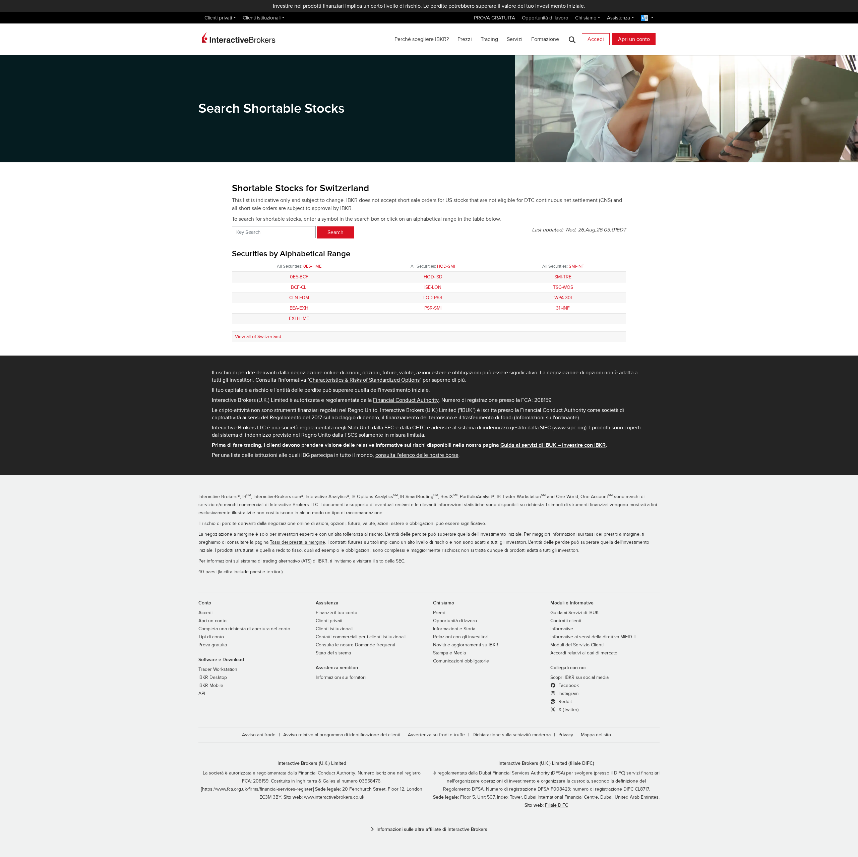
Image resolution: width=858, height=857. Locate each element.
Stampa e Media (449, 653)
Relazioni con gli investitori (460, 637)
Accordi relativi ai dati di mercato (583, 653)
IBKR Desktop (212, 677)
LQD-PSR (432, 298)
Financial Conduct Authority (406, 400)
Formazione (545, 39)
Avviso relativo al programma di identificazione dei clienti (341, 735)
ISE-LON (432, 287)
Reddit (564, 701)
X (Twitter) (567, 709)
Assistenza (618, 18)
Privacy (565, 735)
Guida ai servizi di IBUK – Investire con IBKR (553, 445)
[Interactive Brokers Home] (238, 37)
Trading (489, 39)
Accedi (596, 39)
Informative (561, 629)
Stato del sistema (333, 653)
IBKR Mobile (210, 685)
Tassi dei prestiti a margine (297, 542)
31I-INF (563, 308)
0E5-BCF (299, 277)
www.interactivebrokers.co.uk (334, 797)
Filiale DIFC (556, 805)
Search (335, 232)
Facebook (568, 685)
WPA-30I (563, 298)
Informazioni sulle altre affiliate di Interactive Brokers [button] (431, 829)
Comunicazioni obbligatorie (461, 661)
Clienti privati (218, 18)
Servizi (515, 39)
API (201, 693)
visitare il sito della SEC (380, 561)
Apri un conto (634, 39)
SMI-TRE (562, 277)
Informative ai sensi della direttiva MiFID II (592, 637)
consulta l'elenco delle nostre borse (416, 455)
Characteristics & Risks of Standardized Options (364, 380)
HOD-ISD (433, 277)
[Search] (572, 39)
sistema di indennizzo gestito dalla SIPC (504, 427)
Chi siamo (586, 18)
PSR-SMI (432, 308)
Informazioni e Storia (454, 629)
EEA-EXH (299, 308)
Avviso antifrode (258, 735)
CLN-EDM (299, 298)
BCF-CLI (299, 287)
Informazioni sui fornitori (341, 677)
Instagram (567, 693)
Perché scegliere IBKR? (421, 39)
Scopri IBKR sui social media (579, 677)
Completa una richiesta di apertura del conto (244, 629)
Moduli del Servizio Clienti (577, 645)
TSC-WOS (563, 287)
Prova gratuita (212, 645)
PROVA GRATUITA (494, 18)
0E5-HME (312, 266)
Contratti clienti (565, 621)
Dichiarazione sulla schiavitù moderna (512, 735)
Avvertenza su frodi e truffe (436, 735)
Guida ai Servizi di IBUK (574, 612)
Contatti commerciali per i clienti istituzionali (361, 637)
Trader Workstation (217, 669)
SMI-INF (576, 266)
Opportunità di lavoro (545, 18)
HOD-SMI (446, 266)
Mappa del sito (596, 735)
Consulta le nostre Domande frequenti (355, 645)
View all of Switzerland (258, 336)
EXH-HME (299, 318)
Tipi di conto (211, 637)
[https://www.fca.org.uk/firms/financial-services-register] (257, 789)
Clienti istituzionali (262, 18)
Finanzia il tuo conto (336, 612)
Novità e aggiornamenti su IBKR (465, 645)
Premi (439, 612)
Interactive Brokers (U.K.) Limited (312, 763)
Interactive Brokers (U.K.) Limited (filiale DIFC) (546, 763)
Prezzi (464, 39)
